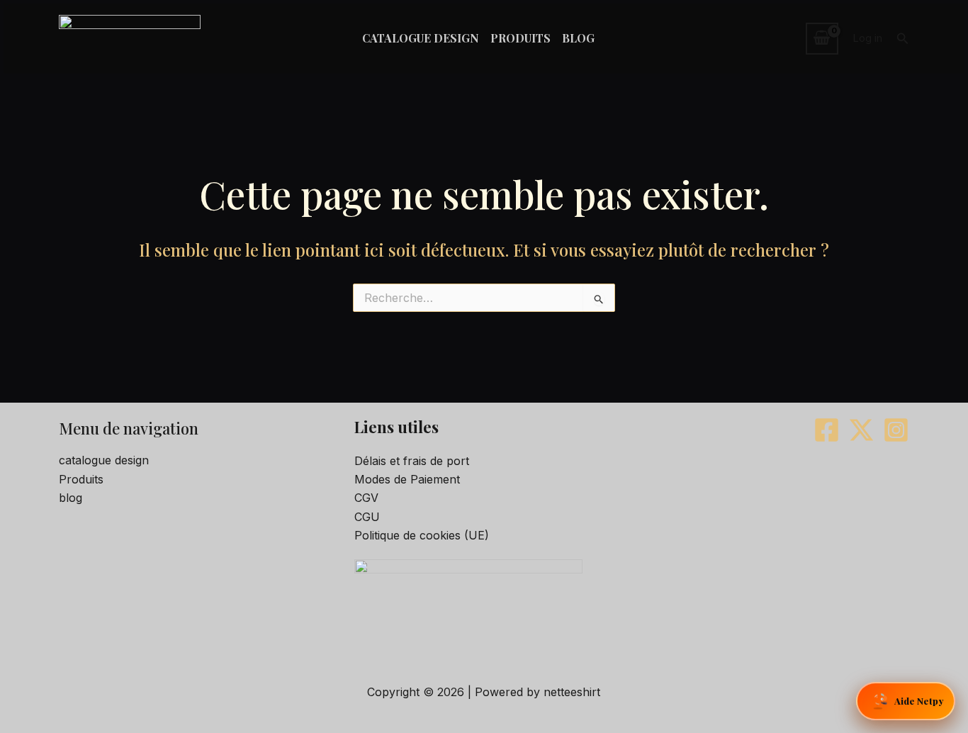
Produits (81, 479)
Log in (867, 38)
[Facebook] (827, 430)
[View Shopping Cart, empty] (822, 38)
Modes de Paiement (407, 479)
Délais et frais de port (411, 461)
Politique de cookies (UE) (421, 535)
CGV (366, 498)
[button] (902, 38)
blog (70, 498)
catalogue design (104, 460)
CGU (367, 517)
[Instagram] (896, 430)
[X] (861, 430)
